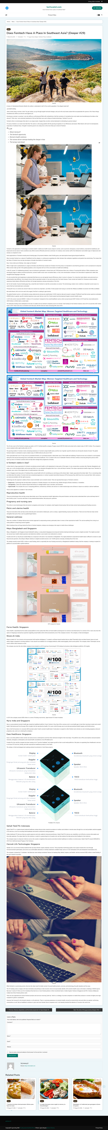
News (8, 29)
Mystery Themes (51, 1127)
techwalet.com (54, 7)
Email (8, 1041)
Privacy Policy (52, 15)
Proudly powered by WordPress (27, 1127)
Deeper (36, 36)
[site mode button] (98, 15)
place (44, 36)
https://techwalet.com (30, 1065)
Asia (33, 36)
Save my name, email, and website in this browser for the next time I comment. (28, 1052)
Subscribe (98, 8)
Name (9, 1036)
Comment (10, 1022)
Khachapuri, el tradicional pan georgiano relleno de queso (86, 1105)
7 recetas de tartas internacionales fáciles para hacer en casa (20, 1105)
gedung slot (8, 1121)
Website (9, 1046)
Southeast (49, 36)
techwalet (20, 36)
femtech (41, 36)
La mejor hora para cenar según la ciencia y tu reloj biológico (52, 1105)
